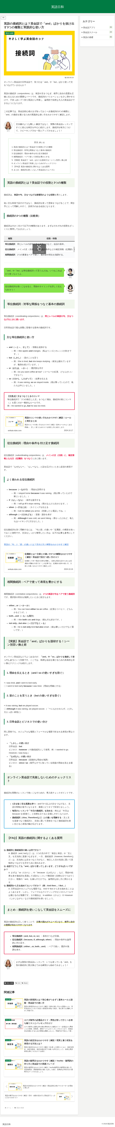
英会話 (26, 983)
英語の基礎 (9, 983)
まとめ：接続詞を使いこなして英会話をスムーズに (34, 170)
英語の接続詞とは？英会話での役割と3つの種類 (33, 147)
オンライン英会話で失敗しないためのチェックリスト (35, 163)
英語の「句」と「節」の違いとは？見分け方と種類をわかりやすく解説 (36, 544)
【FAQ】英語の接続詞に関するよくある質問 (32, 167)
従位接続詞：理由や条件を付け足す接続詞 (31, 153)
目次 (36, 142)
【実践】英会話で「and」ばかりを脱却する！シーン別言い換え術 (40, 160)
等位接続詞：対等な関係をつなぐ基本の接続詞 (32, 150)
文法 (18, 983)
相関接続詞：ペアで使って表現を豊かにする (32, 157)
